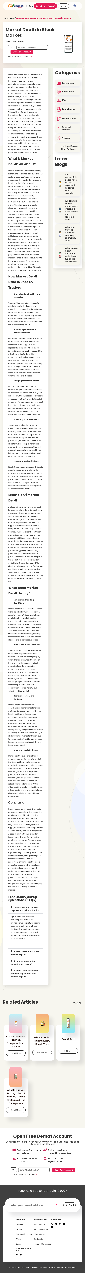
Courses (19, 1224)
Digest (18, 1244)
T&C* (30, 56)
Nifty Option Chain (41, 1229)
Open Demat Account (45, 6)
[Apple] (17, 1255)
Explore (19, 1229)
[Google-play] (21, 1255)
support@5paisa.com (43, 1244)
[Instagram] (60, 1224)
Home (5, 18)
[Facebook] (52, 1224)
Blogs (12, 18)
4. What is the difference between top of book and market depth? (24, 973)
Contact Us (38, 1239)
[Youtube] (52, 1227)
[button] (75, 6)
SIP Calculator (39, 1224)
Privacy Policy (39, 1234)
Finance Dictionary (24, 1234)
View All (77, 1003)
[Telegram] (56, 1224)
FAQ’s (18, 1239)
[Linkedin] (64, 1224)
